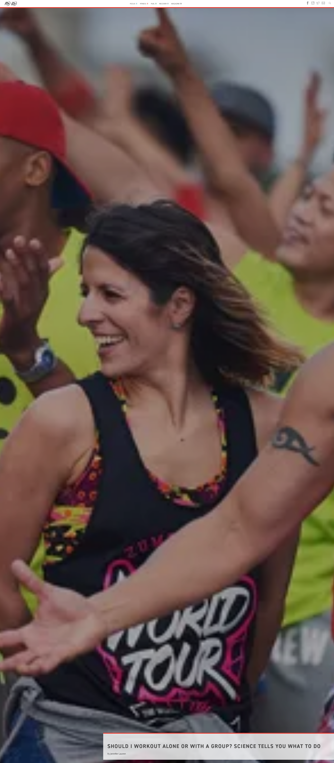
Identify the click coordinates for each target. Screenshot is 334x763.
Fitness (143, 3)
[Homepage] (10, 3)
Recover (163, 3)
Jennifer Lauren (118, 753)
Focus (132, 3)
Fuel (153, 3)
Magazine (175, 3)
